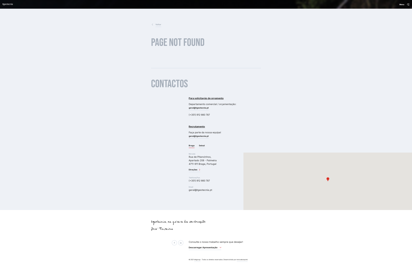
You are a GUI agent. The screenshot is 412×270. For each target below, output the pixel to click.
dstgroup (197, 259)
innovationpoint (242, 259)
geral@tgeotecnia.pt (199, 108)
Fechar (401, 4)
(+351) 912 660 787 (199, 180)
